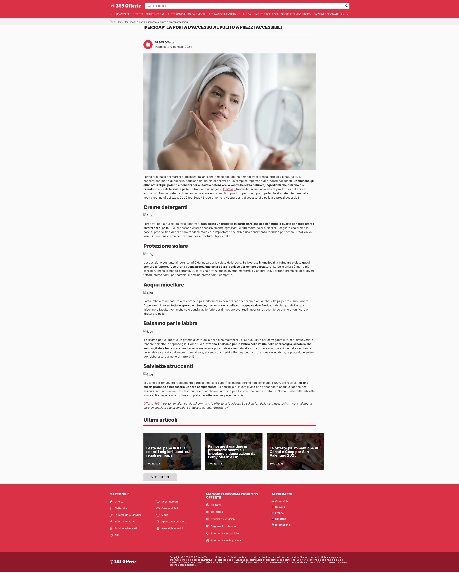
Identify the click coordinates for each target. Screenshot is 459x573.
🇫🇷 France (277, 512)
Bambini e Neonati (326, 14)
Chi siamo (217, 511)
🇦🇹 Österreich (279, 501)
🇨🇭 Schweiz (278, 507)
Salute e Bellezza (266, 14)
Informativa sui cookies (225, 533)
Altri (117, 535)
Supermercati (155, 14)
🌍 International (281, 524)
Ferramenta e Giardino (224, 14)
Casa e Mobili (197, 14)
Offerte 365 (151, 403)
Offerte (138, 14)
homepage (123, 14)
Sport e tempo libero (296, 14)
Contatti (216, 504)
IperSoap (229, 189)
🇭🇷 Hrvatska (278, 518)
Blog (119, 21)
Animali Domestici (172, 528)
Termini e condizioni (223, 519)
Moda (247, 14)
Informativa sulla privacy (226, 540)
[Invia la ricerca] (346, 6)
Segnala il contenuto (223, 526)
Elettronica (176, 14)
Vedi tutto (160, 477)
